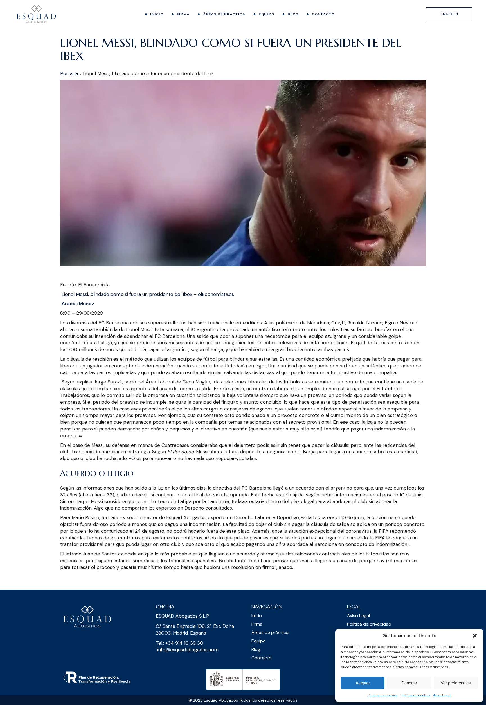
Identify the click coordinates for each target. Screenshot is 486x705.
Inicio (256, 616)
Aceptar (363, 683)
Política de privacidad (369, 624)
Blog (255, 649)
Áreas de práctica (270, 632)
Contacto (261, 658)
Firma (256, 624)
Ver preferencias (456, 683)
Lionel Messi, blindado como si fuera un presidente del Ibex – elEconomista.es (148, 294)
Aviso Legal (442, 695)
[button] (475, 636)
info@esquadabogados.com (188, 649)
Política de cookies (383, 695)
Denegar (409, 683)
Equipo (258, 641)
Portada (69, 73)
